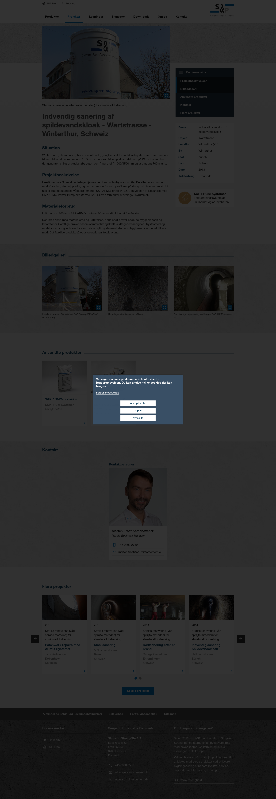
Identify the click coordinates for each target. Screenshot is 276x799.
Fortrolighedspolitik (107, 392)
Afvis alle (138, 417)
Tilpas (138, 410)
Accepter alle (138, 403)
